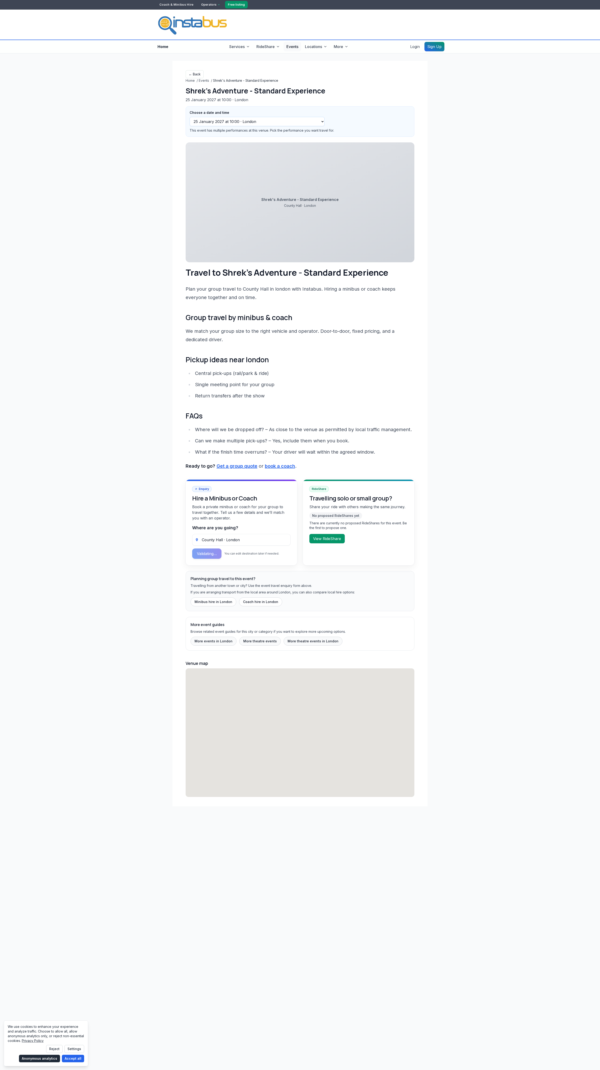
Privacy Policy (33, 1041)
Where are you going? (215, 527)
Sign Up (434, 46)
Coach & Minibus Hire (176, 4)
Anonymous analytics (39, 1058)
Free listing (236, 4)
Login (415, 46)
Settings (74, 1049)
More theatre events (260, 641)
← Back (195, 74)
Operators (209, 4)
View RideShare (327, 538)
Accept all (73, 1058)
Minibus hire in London (213, 602)
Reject (54, 1049)
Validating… (207, 553)
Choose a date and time (209, 113)
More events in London (213, 641)
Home (163, 46)
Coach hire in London (260, 602)
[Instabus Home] (192, 24)
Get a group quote (237, 466)
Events (292, 46)
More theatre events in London (313, 641)
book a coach (280, 466)
